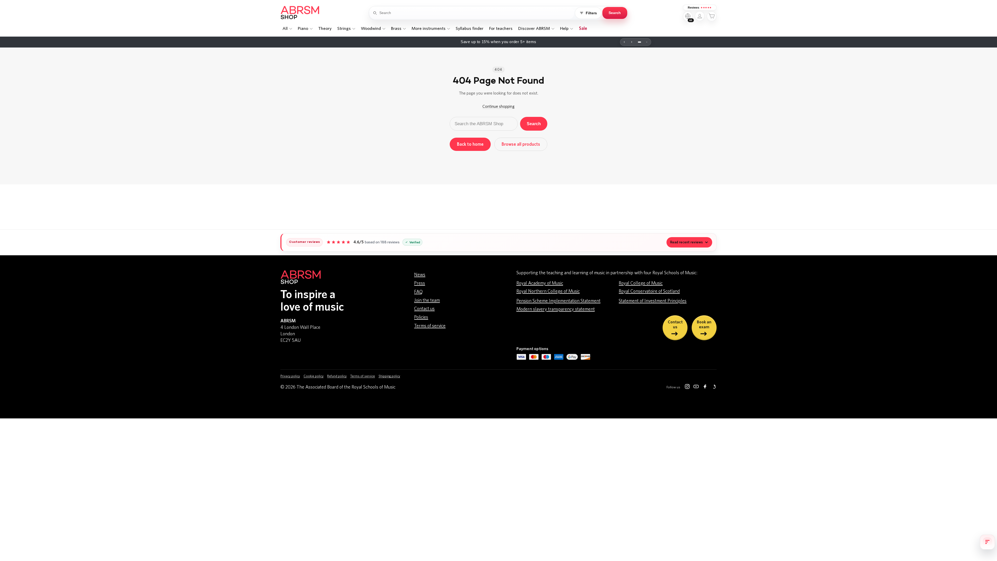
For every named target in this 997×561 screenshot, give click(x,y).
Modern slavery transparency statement (555, 309)
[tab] (639, 42)
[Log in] (700, 16)
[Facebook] (705, 387)
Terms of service (430, 326)
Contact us (424, 308)
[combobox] (476, 13)
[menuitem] (287, 28)
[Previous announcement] (624, 42)
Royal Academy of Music (539, 283)
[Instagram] (687, 387)
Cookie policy (314, 376)
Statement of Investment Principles (652, 301)
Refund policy (337, 376)
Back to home (470, 144)
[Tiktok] (714, 387)
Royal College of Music (641, 283)
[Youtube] (696, 387)
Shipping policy (389, 376)
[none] (287, 28)
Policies (421, 317)
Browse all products (521, 144)
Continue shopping (498, 106)
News (419, 274)
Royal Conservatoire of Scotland (649, 291)
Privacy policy (290, 376)
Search (534, 123)
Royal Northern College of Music (548, 291)
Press (419, 283)
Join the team (427, 300)
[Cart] (712, 16)
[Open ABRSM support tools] (987, 542)
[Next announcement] (632, 42)
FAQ (418, 292)
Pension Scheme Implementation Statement (558, 301)
